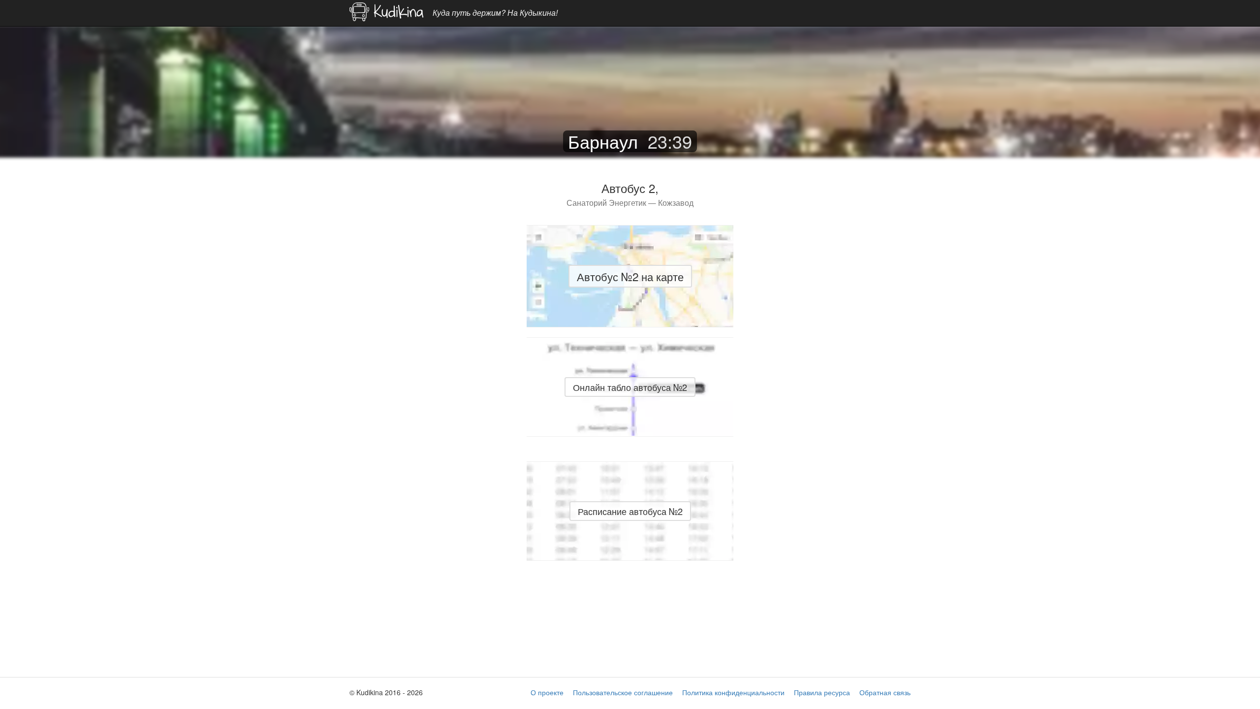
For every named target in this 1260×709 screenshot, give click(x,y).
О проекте (547, 692)
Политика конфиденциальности (733, 692)
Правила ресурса (822, 692)
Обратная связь (885, 692)
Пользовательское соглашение (623, 692)
